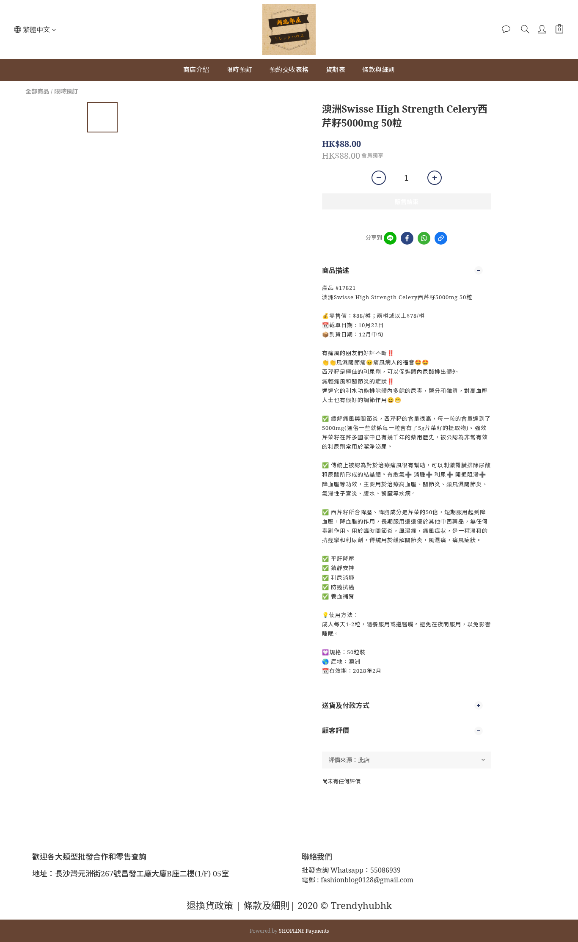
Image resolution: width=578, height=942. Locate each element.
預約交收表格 (289, 69)
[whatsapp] (424, 238)
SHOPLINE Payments (304, 930)
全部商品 (37, 91)
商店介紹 (196, 69)
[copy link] (441, 238)
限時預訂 (239, 69)
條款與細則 (378, 69)
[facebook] (407, 238)
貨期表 (336, 69)
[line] (390, 238)
